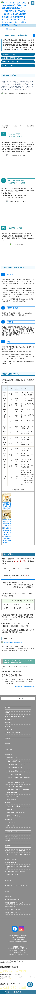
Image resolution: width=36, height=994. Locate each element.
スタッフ (8, 729)
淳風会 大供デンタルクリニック (14, 913)
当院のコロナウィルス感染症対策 (15, 851)
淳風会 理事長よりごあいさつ (14, 716)
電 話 (7, 992)
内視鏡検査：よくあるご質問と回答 (17, 789)
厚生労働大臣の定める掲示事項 (14, 871)
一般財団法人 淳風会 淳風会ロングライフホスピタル (17, 947)
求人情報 (8, 840)
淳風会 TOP (8, 896)
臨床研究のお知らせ (11, 859)
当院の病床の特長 (8, 54)
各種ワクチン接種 (11, 793)
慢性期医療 (8, 819)
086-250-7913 (14, 971)
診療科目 (8, 726)
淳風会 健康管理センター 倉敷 (14, 903)
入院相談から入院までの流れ (11, 58)
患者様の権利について (12, 862)
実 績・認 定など (11, 837)
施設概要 (8, 719)
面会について (6, 65)
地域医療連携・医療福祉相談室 (23, 686)
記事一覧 (8, 743)
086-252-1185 (14, 987)
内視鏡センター (10, 758)
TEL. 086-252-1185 (18, 952)
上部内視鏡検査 (13, 761)
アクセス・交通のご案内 (12, 733)
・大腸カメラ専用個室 (13, 774)
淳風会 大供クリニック (12, 909)
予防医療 (8, 754)
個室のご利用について (9, 62)
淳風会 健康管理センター (12, 899)
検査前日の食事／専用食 (13, 786)
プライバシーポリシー (12, 874)
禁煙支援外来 (9, 799)
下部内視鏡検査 (13, 767)
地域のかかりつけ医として (13, 806)
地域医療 (8, 802)
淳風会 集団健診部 (10, 906)
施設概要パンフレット (16, 885)
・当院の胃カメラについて (14, 764)
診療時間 (18, 992)
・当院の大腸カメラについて (15, 771)
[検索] (27, 3)
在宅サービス (9, 826)
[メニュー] (31, 3)
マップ (30, 992)
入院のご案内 (9, 822)
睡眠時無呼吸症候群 (12, 796)
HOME (7, 713)
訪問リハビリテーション (13, 816)
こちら (19, 50)
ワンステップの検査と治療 (14, 783)
